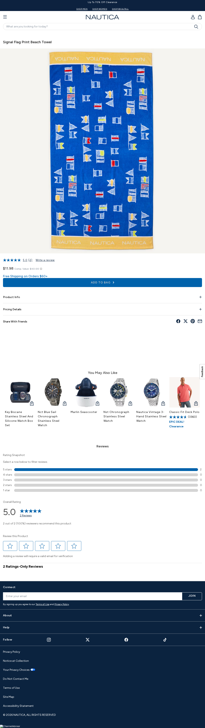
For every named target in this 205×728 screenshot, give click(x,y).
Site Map (8, 697)
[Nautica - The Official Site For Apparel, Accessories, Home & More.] (102, 17)
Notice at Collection (16, 661)
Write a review (45, 260)
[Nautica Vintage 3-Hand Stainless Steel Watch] (152, 392)
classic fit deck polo (184, 412)
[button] (10, 546)
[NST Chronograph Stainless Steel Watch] (119, 392)
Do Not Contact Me (15, 679)
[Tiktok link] (165, 640)
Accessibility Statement (18, 706)
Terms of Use (42, 604)
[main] (102, 305)
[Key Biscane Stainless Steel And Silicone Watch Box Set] (20, 392)
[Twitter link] (88, 639)
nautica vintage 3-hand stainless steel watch (151, 416)
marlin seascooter (84, 412)
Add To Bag (101, 282)
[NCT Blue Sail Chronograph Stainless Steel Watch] (53, 392)
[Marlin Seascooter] (86, 392)
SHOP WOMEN (139, 9)
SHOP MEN (121, 9)
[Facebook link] (126, 640)
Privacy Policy (61, 604)
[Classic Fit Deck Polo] (184, 392)
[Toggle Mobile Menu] (5, 17)
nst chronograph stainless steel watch (116, 416)
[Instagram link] (49, 640)
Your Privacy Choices (16, 670)
